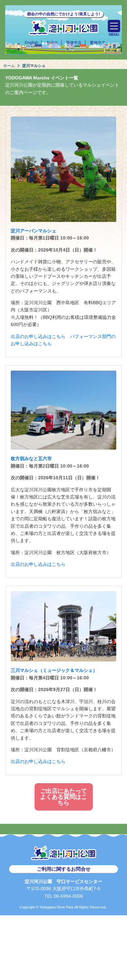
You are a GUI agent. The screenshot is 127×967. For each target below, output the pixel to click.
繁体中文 (98, 42)
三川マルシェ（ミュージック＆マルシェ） (54, 670)
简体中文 (74, 42)
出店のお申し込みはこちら (38, 336)
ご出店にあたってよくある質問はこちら (63, 797)
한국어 (52, 42)
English (31, 42)
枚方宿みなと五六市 (31, 458)
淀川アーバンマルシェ (33, 230)
